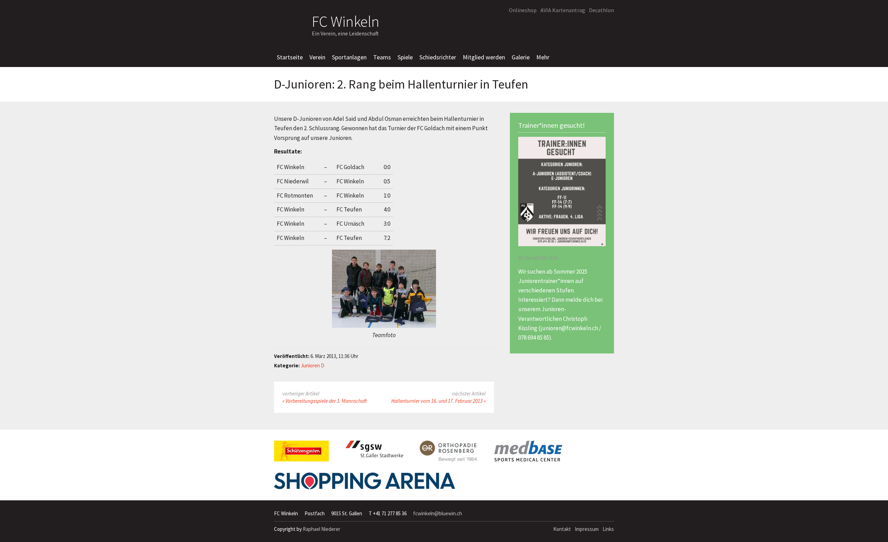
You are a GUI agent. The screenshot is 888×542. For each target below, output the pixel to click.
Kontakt (562, 529)
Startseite (290, 57)
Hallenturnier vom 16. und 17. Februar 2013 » (438, 401)
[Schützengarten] (301, 454)
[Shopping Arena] (364, 484)
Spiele (405, 57)
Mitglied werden (484, 57)
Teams (382, 57)
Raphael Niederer (321, 529)
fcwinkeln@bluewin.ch (437, 513)
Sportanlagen (349, 57)
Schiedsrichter (437, 57)
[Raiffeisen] (577, 26)
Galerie (521, 57)
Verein (317, 57)
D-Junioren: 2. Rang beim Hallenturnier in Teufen (401, 84)
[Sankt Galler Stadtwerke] (374, 452)
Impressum (587, 529)
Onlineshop (523, 10)
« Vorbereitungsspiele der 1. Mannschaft (324, 401)
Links (608, 529)
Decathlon (601, 10)
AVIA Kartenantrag (562, 10)
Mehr (542, 57)
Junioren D (312, 365)
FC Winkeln (345, 20)
